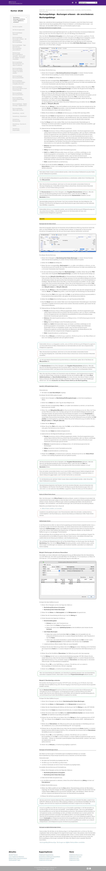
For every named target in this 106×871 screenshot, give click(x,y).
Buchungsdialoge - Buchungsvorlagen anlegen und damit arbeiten (18, 71)
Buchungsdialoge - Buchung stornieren (18, 93)
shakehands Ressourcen (75, 855)
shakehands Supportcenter (46, 855)
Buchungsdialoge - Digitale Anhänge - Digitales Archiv (20, 104)
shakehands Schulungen (45, 860)
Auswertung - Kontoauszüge (16, 120)
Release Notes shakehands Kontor (18, 858)
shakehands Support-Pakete (46, 858)
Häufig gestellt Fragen (14, 860)
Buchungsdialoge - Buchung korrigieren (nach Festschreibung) (20, 88)
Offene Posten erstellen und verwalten (52, 508)
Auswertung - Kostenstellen (16, 129)
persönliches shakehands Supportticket (49, 856)
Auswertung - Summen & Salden (19, 124)
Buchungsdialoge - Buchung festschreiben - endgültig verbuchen (19, 82)
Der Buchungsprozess (19, 30)
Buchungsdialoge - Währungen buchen (18, 109)
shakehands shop (74, 858)
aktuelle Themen (13, 855)
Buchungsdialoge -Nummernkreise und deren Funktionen (18, 63)
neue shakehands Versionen (16, 856)
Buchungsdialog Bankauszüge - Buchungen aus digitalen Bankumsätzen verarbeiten (62, 842)
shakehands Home (74, 860)
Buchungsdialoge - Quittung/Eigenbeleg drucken (18, 99)
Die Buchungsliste (17, 26)
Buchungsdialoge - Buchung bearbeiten (18, 76)
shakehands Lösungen (75, 856)
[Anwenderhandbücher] (73, 2)
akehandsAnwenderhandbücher (15, 2)
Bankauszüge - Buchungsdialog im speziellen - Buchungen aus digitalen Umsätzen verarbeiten (19, 56)
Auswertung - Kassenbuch (20, 116)
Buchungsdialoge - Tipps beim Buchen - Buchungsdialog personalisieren (19, 47)
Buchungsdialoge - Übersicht (18, 33)
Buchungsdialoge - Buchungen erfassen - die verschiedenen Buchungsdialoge (19, 40)
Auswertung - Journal (18, 113)
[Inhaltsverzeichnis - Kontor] (76, 2)
